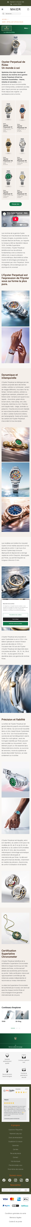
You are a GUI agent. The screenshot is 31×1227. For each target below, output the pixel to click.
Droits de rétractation (15, 1138)
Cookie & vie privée (15, 1221)
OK (26, 1190)
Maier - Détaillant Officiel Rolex (12, 22)
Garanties (15, 1145)
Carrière (15, 1149)
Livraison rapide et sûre (23, 1061)
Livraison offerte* (17, 4)
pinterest (9, 1180)
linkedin (27, 1180)
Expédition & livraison (15, 1141)
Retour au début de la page (15, 1046)
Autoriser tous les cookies (15, 623)
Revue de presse (15, 1153)
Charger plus (15, 204)
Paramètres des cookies (15, 1169)
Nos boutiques (15, 1161)
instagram (15, 1180)
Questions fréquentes (15, 1130)
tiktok (21, 1180)
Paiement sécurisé (15, 1134)
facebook (3, 1180)
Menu (26, 28)
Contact (15, 1157)
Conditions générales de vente (15, 1213)
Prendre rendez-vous (15, 1165)
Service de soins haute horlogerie (7, 1075)
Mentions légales (15, 1217)
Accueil (4, 19)
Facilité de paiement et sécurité (23, 1075)
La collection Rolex (9, 32)
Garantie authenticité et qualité (7, 1061)
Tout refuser (15, 619)
